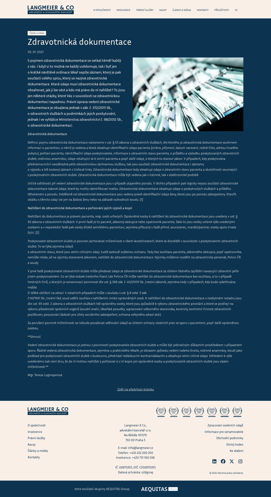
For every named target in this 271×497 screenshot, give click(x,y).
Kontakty (34, 457)
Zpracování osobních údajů (225, 425)
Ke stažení (236, 451)
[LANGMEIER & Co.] (51, 9)
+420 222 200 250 (141, 453)
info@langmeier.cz (140, 448)
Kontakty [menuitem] (203, 10)
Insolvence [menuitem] (123, 10)
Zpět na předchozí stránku (135, 389)
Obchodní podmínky (229, 438)
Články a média (38, 451)
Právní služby (36, 438)
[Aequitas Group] (159, 488)
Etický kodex (234, 444)
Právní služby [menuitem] (144, 10)
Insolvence (35, 432)
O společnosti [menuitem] (102, 10)
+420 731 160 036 (143, 457)
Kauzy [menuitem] (162, 10)
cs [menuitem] (236, 10)
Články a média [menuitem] (181, 10)
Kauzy (32, 444)
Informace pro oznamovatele (224, 432)
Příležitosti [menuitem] (221, 10)
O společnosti (37, 425)
